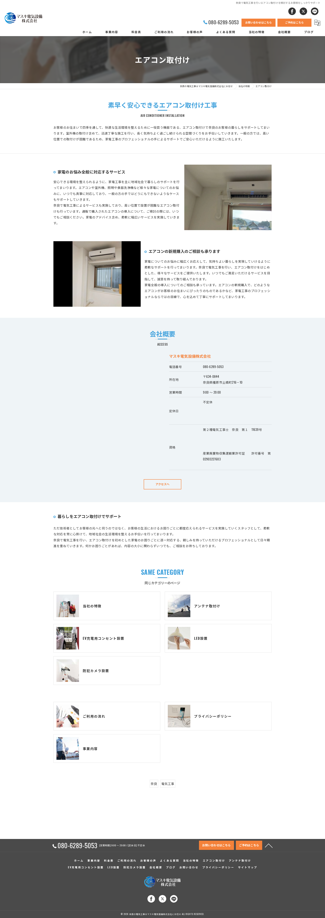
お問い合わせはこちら (258, 22)
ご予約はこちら (294, 22)
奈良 (154, 783)
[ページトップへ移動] (269, 845)
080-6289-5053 (213, 366)
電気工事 (167, 783)
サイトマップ (247, 867)
